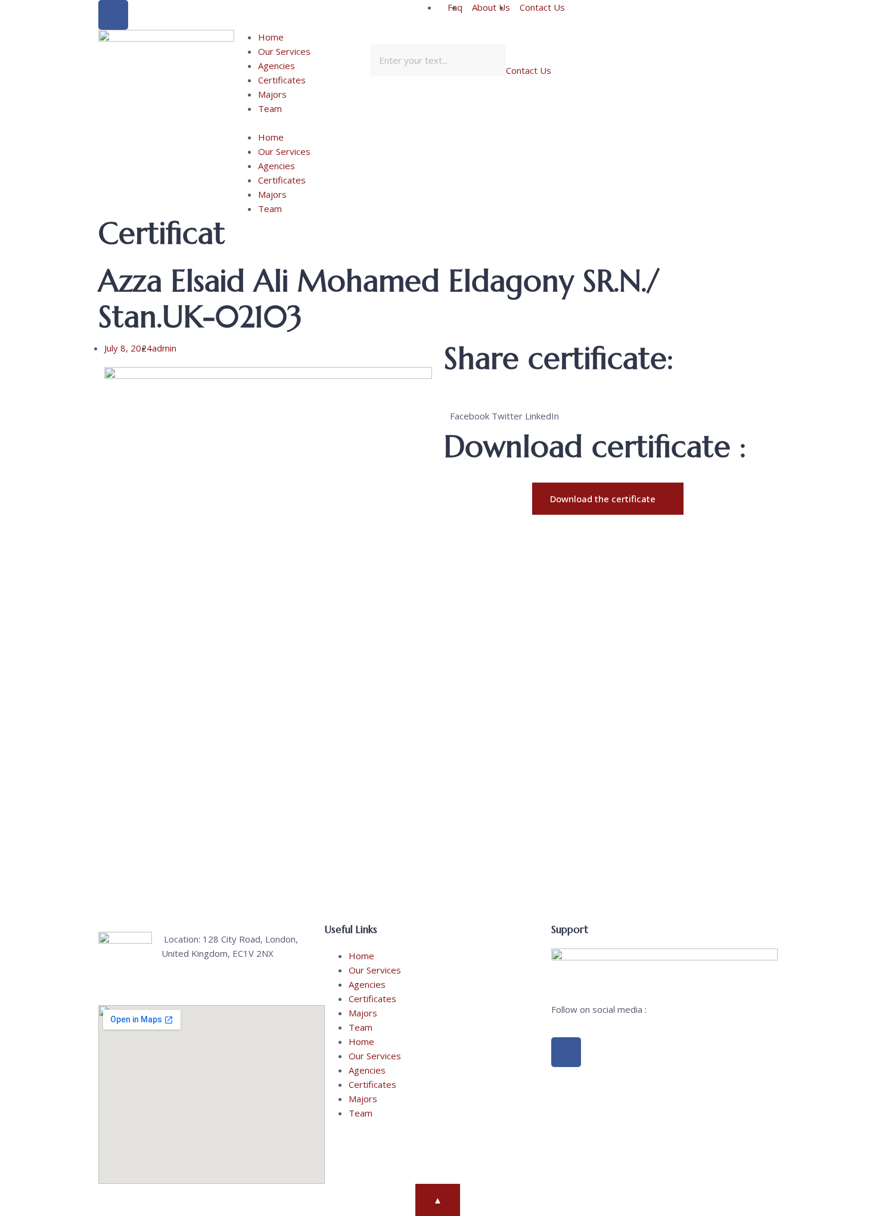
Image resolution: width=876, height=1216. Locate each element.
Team (270, 108)
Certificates (282, 80)
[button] (302, 123)
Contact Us (528, 70)
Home (271, 37)
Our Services (284, 51)
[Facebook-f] (566, 1052)
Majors (272, 94)
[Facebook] (113, 15)
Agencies (276, 65)
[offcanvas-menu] (645, 37)
